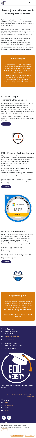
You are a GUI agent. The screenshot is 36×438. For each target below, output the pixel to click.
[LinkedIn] (9, 418)
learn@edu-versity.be (12, 337)
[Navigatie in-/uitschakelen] (33, 2)
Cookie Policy (30, 396)
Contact (7, 410)
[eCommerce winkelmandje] (29, 2)
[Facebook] (4, 418)
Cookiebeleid (4, 429)
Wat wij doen (9, 405)
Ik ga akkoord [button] (29, 435)
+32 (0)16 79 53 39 (10, 340)
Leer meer (6, 124)
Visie (6, 402)
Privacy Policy (28, 394)
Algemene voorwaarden (14, 394)
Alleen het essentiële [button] (17, 435)
